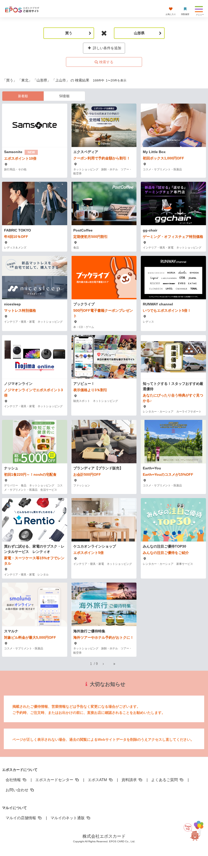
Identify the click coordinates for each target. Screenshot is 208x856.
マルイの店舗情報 (21, 818)
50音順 (64, 96)
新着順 (23, 96)
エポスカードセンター (54, 780)
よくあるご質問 (165, 780)
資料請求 (130, 780)
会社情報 (14, 780)
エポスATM (98, 780)
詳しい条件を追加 (106, 48)
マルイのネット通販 (68, 818)
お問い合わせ (17, 790)
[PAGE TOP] (195, 831)
